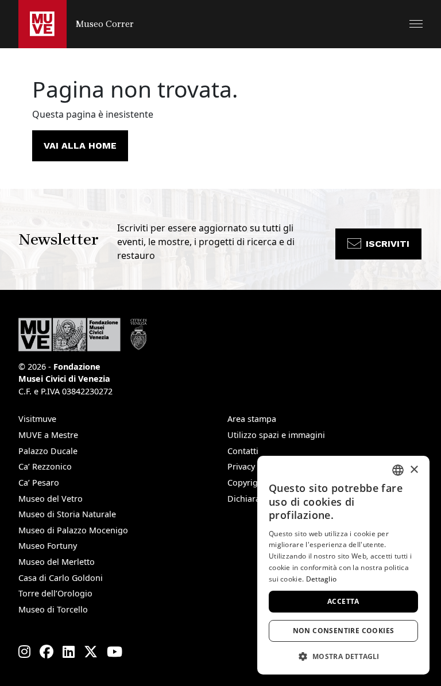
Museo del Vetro (50, 498)
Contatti (242, 450)
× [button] (413, 470)
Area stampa (251, 418)
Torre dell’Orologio (55, 593)
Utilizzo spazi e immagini (276, 434)
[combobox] (398, 470)
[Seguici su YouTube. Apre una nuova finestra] (114, 651)
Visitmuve (37, 418)
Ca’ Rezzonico (45, 466)
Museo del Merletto (56, 561)
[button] (416, 24)
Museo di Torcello (53, 609)
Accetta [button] (343, 601)
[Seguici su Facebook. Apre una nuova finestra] (46, 651)
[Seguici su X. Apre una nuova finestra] (91, 651)
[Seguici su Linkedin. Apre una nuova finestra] (69, 651)
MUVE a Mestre (48, 434)
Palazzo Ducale (48, 450)
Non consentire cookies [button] (343, 630)
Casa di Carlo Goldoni (60, 577)
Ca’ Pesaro (38, 482)
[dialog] (343, 565)
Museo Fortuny (47, 545)
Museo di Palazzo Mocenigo (73, 530)
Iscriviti (387, 243)
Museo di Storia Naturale (67, 514)
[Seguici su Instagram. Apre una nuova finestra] (24, 651)
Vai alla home (80, 145)
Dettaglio (321, 579)
